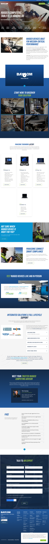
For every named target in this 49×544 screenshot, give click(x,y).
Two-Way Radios (32, 513)
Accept (43, 540)
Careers (44, 524)
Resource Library (45, 515)
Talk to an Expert (45, 518)
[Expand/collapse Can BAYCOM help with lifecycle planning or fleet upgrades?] (43, 442)
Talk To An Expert (46, 0)
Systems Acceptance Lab (24, 286)
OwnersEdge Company (5, 514)
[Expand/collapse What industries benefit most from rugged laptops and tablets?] (43, 417)
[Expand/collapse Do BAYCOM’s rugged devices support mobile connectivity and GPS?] (43, 427)
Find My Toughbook (18, 515)
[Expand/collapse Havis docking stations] (46, 332)
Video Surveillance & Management (32, 518)
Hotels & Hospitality (24, 530)
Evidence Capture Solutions (32, 526)
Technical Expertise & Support (37, 516)
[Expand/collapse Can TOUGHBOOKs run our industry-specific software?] (43, 423)
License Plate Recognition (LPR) (32, 529)
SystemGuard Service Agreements (38, 524)
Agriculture (25, 528)
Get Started (4, 238)
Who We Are (44, 522)
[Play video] (24, 75)
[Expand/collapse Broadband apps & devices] (46, 346)
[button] (47, 3)
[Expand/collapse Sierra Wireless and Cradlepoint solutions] (46, 342)
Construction (25, 520)
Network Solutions (32, 524)
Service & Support (38, 0)
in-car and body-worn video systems (19, 357)
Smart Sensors (32, 530)
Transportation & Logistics (25, 526)
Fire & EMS (24, 515)
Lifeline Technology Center (13, 286)
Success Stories (38, 513)
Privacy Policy (31, 538)
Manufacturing (25, 518)
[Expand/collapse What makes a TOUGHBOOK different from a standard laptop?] (43, 420)
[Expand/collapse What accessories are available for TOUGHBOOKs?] (43, 433)
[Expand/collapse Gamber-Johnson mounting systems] (46, 338)
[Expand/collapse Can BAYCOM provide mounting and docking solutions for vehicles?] (43, 430)
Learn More (6, 184)
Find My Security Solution (19, 520)
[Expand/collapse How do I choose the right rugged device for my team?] (43, 413)
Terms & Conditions (11, 539)
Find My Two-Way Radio (19, 517)
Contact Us (42, 3)
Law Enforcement (25, 513)
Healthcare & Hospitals (25, 524)
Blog (43, 513)
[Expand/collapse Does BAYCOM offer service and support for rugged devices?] (43, 439)
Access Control (32, 520)
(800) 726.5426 (3, 517)
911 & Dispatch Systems (32, 522)
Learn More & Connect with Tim (27, 400)
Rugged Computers (31, 516)
